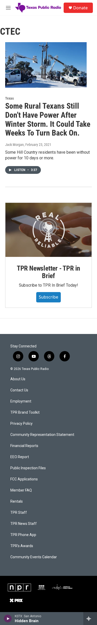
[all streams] (90, 618)
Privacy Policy (21, 424)
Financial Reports (24, 446)
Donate (80, 7)
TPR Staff (18, 513)
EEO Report (19, 457)
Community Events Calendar (33, 557)
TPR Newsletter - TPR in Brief (48, 272)
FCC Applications (24, 479)
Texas (9, 98)
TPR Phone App (23, 535)
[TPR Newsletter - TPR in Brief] (48, 230)
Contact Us (19, 390)
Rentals (16, 501)
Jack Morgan (14, 145)
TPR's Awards (21, 546)
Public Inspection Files (28, 468)
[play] (8, 618)
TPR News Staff (23, 524)
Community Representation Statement (42, 435)
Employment (20, 401)
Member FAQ (21, 490)
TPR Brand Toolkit (25, 412)
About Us (17, 379)
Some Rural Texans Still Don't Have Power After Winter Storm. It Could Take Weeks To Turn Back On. (47, 119)
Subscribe (48, 297)
